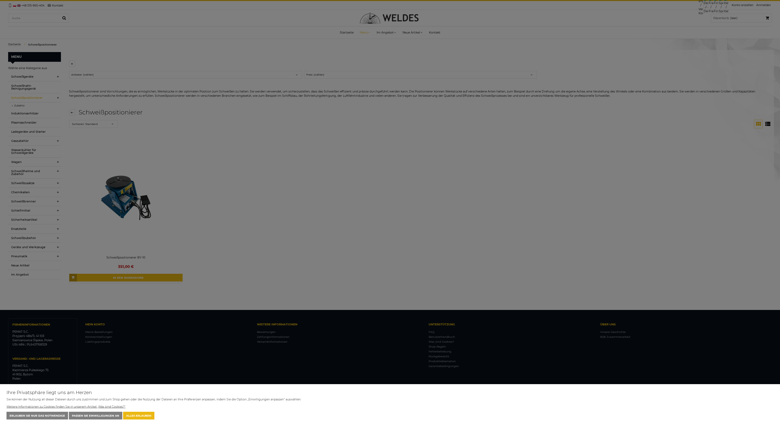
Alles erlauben (138, 415)
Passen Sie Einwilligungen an (95, 415)
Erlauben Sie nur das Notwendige (37, 415)
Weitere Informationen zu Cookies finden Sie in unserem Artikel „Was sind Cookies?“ (66, 407)
